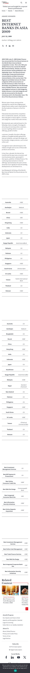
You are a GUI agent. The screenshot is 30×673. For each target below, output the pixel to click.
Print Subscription (16, 647)
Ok (15, 670)
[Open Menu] (26, 3)
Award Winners (19, 11)
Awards (10, 11)
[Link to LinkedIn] (12, 657)
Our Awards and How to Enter (11, 618)
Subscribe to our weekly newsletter (13, 625)
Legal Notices (6, 638)
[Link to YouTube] (18, 657)
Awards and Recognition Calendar (12, 620)
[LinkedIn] (10, 46)
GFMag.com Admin (14, 40)
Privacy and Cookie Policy (10, 634)
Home (3, 11)
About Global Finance (9, 631)
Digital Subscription (16, 650)
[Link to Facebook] (6, 657)
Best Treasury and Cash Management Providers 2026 (9, 601)
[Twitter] (3, 46)
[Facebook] (7, 46)
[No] (28, 668)
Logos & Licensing (8, 622)
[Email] (13, 46)
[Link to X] (24, 657)
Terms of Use (6, 636)
